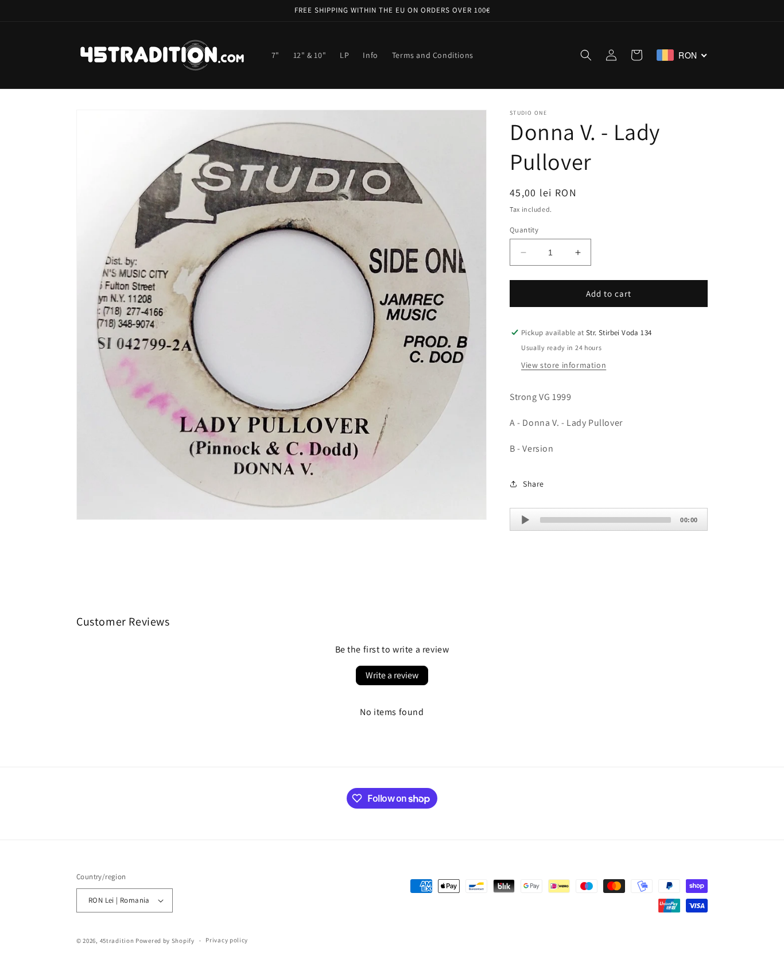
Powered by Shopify (165, 941)
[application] (609, 519)
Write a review (392, 675)
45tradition (117, 941)
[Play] (525, 520)
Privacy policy (226, 940)
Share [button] (533, 484)
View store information (563, 365)
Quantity (524, 230)
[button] (586, 55)
